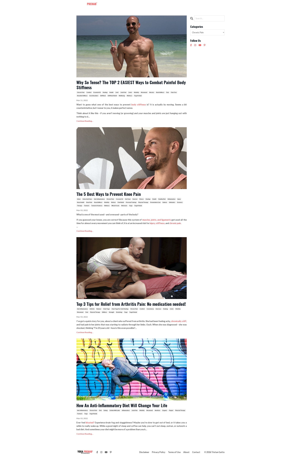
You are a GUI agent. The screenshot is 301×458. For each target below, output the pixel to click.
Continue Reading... (84, 121)
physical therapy (143, 202)
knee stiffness (98, 202)
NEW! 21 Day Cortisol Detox (198, 4)
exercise (135, 199)
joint (116, 92)
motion (113, 202)
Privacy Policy (158, 452)
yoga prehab (138, 95)
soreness (179, 202)
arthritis (92, 309)
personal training (131, 202)
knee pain (89, 202)
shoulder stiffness (82, 95)
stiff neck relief (112, 95)
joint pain (123, 92)
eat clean (128, 199)
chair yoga (106, 309)
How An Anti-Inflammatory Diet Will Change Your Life (121, 405)
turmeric (86, 205)
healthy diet (162, 199)
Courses (160, 4)
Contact (178, 4)
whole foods (115, 205)
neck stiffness (160, 92)
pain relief (121, 202)
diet (100, 410)
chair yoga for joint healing (120, 309)
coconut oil (119, 199)
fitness (141, 199)
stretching (119, 312)
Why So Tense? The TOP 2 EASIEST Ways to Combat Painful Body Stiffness (131, 85)
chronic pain (80, 92)
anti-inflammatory (99, 199)
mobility (136, 92)
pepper (171, 410)
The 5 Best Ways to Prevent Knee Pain (108, 193)
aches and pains (87, 199)
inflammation (171, 199)
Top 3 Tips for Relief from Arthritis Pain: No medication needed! (131, 303)
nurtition (157, 410)
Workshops (147, 4)
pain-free (174, 92)
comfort (89, 92)
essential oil (97, 92)
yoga (130, 205)
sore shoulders (93, 95)
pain (167, 92)
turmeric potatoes (96, 205)
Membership (134, 4)
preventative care (155, 202)
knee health (80, 202)
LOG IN (220, 4)
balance (99, 309)
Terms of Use (174, 452)
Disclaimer (144, 452)
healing (105, 92)
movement (144, 92)
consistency (150, 309)
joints (130, 92)
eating (105, 410)
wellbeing (122, 95)
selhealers (172, 202)
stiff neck (103, 95)
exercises (158, 309)
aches (79, 199)
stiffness (104, 312)
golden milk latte (115, 410)
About (169, 4)
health (111, 92)
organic (164, 410)
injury (179, 199)
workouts (124, 205)
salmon (165, 202)
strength (111, 312)
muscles (151, 92)
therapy (79, 205)
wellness (129, 95)
